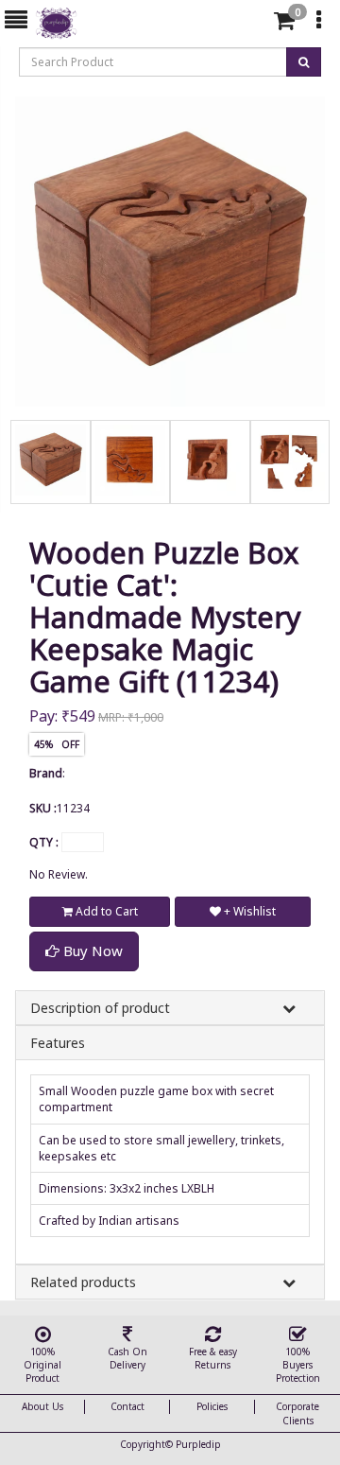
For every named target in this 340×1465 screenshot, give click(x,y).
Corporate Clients (297, 1413)
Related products (83, 1282)
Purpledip (198, 1444)
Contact (127, 1406)
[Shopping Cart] (284, 24)
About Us (42, 1406)
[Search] (251, 24)
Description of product (100, 1008)
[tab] (253, 20)
